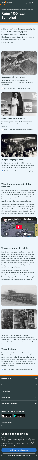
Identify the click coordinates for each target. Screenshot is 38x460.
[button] (36, 230)
